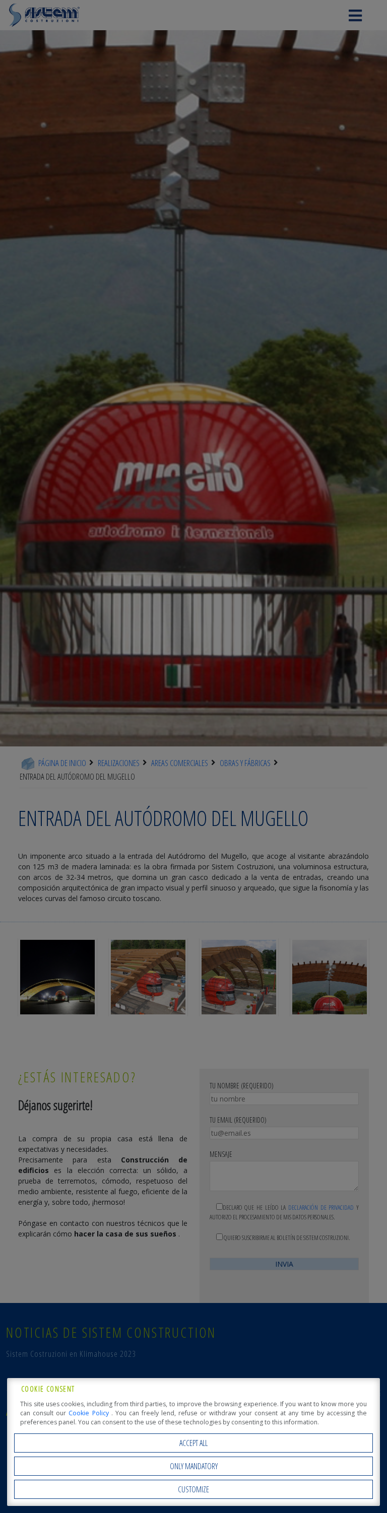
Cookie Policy (90, 1413)
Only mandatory (194, 1466)
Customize (193, 1489)
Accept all (193, 1443)
